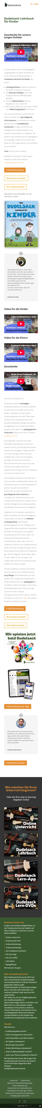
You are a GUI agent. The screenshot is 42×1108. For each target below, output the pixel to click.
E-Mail (24, 598)
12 (25, 244)
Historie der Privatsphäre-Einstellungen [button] (19, 1093)
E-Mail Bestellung (14, 170)
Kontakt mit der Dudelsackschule (20, 1088)
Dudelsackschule (10, 436)
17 (34, 244)
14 (29, 244)
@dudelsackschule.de (16, 1068)
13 (27, 244)
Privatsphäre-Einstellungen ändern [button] (20, 1091)
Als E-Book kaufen (16, 186)
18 (36, 244)
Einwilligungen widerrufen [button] (19, 1096)
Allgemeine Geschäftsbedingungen (20, 1083)
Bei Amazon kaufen (16, 178)
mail (6, 1068)
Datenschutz (25, 1080)
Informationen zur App (17, 706)
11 (23, 244)
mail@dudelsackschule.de (14, 162)
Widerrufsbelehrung (19, 1086)
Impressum (14, 1080)
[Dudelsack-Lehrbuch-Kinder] (21, 247)
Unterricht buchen (15, 762)
